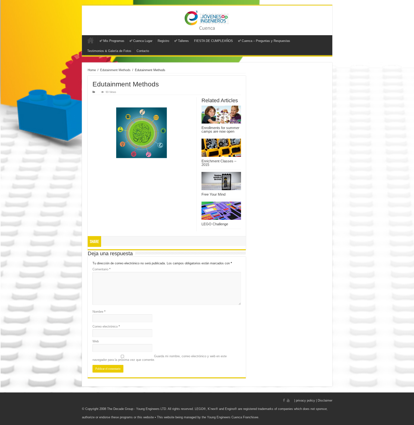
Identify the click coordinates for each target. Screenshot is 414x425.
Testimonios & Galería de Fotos (109, 51)
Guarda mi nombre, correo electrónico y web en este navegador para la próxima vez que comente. (159, 358)
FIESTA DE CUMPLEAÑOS (213, 41)
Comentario (101, 269)
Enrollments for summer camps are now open (220, 129)
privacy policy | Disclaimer (314, 400)
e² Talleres (181, 41)
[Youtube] (288, 400)
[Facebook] (283, 400)
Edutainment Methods (115, 70)
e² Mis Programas (112, 41)
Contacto (143, 51)
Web (95, 341)
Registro (163, 41)
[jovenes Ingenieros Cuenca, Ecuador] (207, 20)
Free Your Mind (213, 194)
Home (92, 70)
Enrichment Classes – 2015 (218, 163)
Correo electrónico (106, 326)
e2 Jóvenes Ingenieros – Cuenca (90, 40)
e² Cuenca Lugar (141, 41)
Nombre (98, 311)
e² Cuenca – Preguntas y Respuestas (264, 41)
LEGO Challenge (214, 224)
